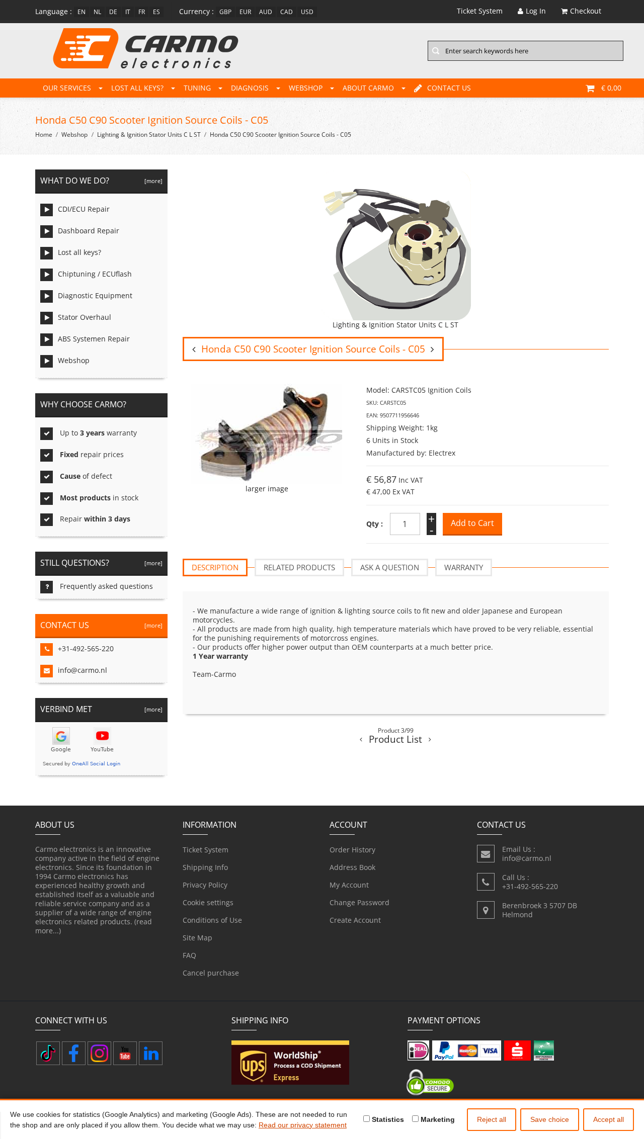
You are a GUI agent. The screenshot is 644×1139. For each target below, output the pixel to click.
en (81, 12)
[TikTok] (48, 1053)
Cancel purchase (211, 973)
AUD (265, 12)
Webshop (306, 88)
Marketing (437, 1119)
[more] (152, 181)
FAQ (189, 955)
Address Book (352, 867)
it (127, 12)
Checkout (585, 11)
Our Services (67, 88)
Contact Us (449, 88)
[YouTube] (125, 1053)
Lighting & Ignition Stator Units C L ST (149, 134)
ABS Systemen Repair (94, 338)
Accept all (608, 1119)
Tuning (197, 88)
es (156, 12)
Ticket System (205, 849)
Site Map (197, 937)
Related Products (299, 567)
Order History (352, 849)
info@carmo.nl (82, 670)
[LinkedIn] (150, 1053)
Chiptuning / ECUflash (95, 274)
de (113, 12)
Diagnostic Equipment (95, 295)
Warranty (463, 567)
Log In (536, 11)
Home (43, 134)
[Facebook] (74, 1053)
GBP (225, 12)
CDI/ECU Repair (84, 209)
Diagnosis (250, 88)
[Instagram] (99, 1053)
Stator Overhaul (84, 317)
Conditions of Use (212, 920)
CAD (286, 12)
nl (97, 12)
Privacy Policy (205, 885)
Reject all (491, 1119)
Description (215, 567)
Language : (53, 11)
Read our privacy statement (303, 1125)
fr (141, 12)
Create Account (355, 920)
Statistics (387, 1119)
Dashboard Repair (88, 230)
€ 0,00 (611, 88)
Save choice (549, 1119)
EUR (245, 12)
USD (307, 12)
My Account (349, 885)
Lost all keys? (137, 88)
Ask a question (389, 567)
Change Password (359, 902)
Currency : (196, 11)
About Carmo (368, 88)
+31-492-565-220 (86, 648)
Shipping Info (205, 867)
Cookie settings (208, 902)
